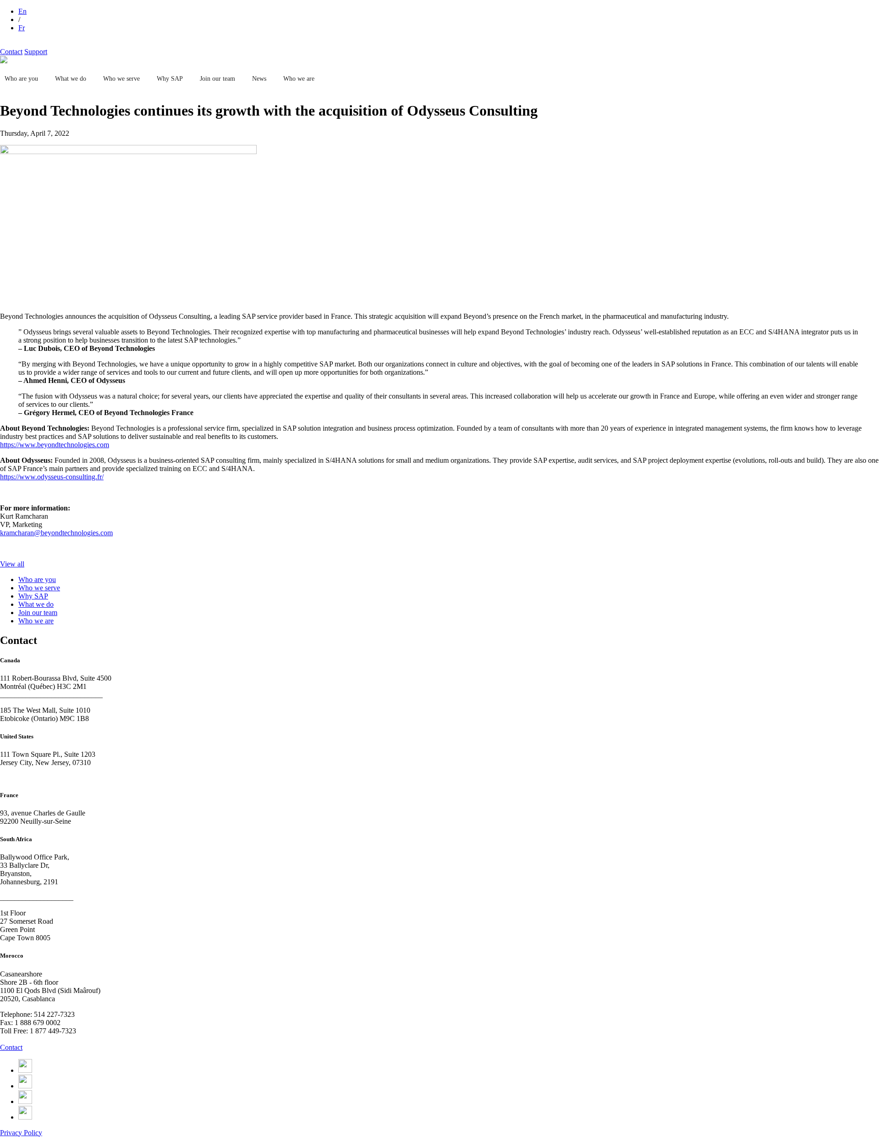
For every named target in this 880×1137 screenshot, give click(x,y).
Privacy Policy (21, 1133)
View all (12, 564)
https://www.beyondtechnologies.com (54, 445)
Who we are (298, 78)
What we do (70, 78)
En (22, 11)
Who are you (21, 78)
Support (35, 51)
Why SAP (170, 78)
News (259, 78)
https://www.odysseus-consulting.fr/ (52, 477)
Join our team (217, 78)
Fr (21, 28)
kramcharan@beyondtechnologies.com (56, 533)
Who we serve (121, 78)
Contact (11, 51)
